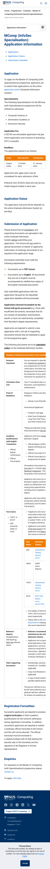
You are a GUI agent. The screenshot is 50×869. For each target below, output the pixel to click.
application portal (12, 89)
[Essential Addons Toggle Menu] (43, 27)
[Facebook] (5, 804)
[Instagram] (11, 804)
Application (13, 52)
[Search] (41, 3)
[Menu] (46, 3)
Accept (25, 863)
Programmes (16, 11)
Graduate (27, 11)
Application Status (16, 56)
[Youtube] (34, 804)
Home (6, 11)
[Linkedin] (22, 804)
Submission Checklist (18, 60)
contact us (9, 772)
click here (17, 778)
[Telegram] (17, 804)
